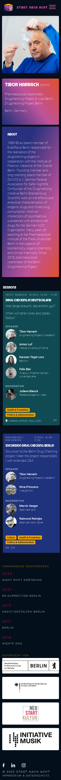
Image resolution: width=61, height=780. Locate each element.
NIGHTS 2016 (12, 644)
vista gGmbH (26, 490)
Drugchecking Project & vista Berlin (37, 335)
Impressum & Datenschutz (26, 776)
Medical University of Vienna (33, 348)
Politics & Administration (20, 414)
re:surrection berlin (21, 596)
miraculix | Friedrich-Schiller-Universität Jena (34, 374)
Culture (11, 537)
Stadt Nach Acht (27, 509)
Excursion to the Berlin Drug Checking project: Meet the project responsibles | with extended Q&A (31, 456)
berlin (8, 628)
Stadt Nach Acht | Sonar (31, 522)
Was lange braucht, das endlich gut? (30, 306)
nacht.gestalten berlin (23, 612)
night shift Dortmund (22, 580)
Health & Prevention (17, 409)
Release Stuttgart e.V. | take (32, 394)
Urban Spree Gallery (25, 421)
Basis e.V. (23, 360)
